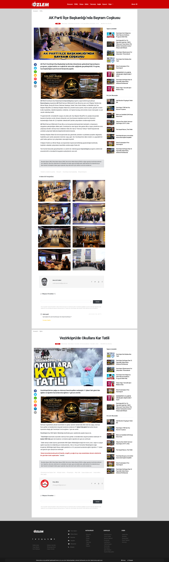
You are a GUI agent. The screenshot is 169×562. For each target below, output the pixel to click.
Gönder (98, 301)
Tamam (131, 560)
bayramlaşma (68, 101)
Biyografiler (125, 538)
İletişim (72, 547)
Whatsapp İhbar (51, 547)
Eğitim (41, 331)
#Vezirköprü (70, 472)
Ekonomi (70, 4)
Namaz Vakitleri (108, 538)
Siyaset (104, 4)
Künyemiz (73, 544)
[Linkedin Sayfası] (45, 539)
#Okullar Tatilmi (61, 472)
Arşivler (72, 540)
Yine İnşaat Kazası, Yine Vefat (124, 129)
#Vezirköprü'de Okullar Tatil (48, 472)
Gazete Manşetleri (109, 552)
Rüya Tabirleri (125, 540)
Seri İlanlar (107, 548)
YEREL (76, 4)
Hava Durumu (107, 534)
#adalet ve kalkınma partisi (48, 172)
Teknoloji (93, 4)
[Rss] (49, 539)
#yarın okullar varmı (87, 472)
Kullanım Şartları (51, 545)
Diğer (110, 4)
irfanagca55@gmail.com (59, 485)
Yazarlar (72, 537)
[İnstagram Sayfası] (39, 539)
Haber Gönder (51, 549)
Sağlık (99, 4)
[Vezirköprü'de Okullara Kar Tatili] (68, 367)
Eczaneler (106, 540)
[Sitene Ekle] (55, 539)
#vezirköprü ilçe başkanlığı (70, 172)
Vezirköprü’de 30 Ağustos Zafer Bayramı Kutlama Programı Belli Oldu (123, 35)
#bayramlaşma (82, 172)
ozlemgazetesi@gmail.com (60, 283)
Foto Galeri (73, 531)
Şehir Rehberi (107, 550)
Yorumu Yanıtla (46, 320)
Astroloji (124, 542)
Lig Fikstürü (107, 542)
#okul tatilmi (96, 472)
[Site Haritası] (52, 539)
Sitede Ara (125, 534)
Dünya (81, 4)
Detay (124, 560)
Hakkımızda (36, 545)
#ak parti (58, 172)
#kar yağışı (43, 474)
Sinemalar (107, 546)
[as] (54, 190)
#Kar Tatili (77, 472)
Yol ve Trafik (107, 536)
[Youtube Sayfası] (42, 539)
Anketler (124, 536)
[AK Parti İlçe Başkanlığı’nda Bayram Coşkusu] (68, 43)
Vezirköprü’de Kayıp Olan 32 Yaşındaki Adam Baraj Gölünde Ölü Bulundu (124, 81)
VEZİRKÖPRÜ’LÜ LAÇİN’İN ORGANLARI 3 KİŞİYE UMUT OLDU (124, 74)
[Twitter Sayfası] (36, 539)
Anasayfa (35, 11)
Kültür (87, 4)
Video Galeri (73, 534)
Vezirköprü (44, 433)
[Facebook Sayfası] (33, 539)
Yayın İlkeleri (36, 547)
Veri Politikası (36, 549)
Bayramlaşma (44, 103)
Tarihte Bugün (108, 544)
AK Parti (43, 101)
